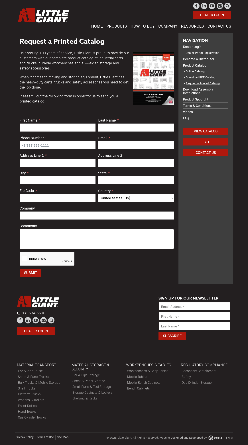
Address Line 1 (32, 155)
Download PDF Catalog (200, 77)
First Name (28, 120)
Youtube (212, 6)
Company (27, 208)
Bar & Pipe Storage (86, 375)
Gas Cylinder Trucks (32, 417)
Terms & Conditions (197, 105)
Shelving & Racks (84, 398)
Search (227, 6)
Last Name (107, 120)
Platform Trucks (29, 394)
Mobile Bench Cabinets (143, 382)
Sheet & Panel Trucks (33, 376)
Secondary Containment (199, 371)
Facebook (196, 6)
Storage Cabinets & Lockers (92, 392)
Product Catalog (194, 65)
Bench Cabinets (138, 388)
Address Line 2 (110, 155)
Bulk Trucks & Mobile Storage (39, 382)
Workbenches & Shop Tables (147, 371)
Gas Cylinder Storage (197, 382)
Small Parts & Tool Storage (91, 386)
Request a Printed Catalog (203, 83)
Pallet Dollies (27, 405)
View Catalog (206, 130)
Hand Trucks (27, 411)
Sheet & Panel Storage (88, 381)
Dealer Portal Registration (202, 53)
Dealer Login (212, 14)
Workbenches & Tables (148, 364)
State (102, 172)
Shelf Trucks (26, 388)
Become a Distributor (198, 59)
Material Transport (36, 364)
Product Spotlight (195, 99)
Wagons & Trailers (31, 400)
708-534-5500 (33, 312)
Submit (30, 272)
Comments (28, 225)
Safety (186, 376)
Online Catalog (195, 71)
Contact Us (220, 6)
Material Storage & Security (90, 366)
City (23, 172)
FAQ (186, 118)
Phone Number (32, 137)
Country (104, 190)
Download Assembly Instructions (198, 91)
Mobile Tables (137, 376)
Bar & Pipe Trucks (30, 371)
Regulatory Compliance (204, 364)
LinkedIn (204, 6)
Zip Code (27, 190)
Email (102, 137)
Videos (188, 111)
